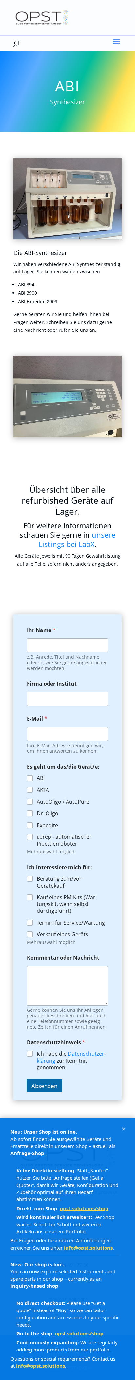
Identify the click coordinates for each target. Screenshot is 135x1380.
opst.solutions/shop (84, 1208)
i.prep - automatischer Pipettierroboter (64, 840)
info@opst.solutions (88, 1247)
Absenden (44, 1086)
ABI (41, 778)
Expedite (47, 825)
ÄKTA (43, 790)
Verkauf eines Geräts (62, 934)
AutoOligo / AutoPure (63, 801)
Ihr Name (41, 630)
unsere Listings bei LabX (77, 539)
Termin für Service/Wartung (71, 922)
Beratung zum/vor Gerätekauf (59, 882)
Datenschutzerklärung (71, 1057)
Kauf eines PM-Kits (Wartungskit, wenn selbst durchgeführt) (67, 904)
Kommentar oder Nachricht (63, 958)
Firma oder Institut (52, 684)
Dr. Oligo (47, 813)
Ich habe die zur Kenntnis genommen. (71, 1060)
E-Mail (37, 719)
